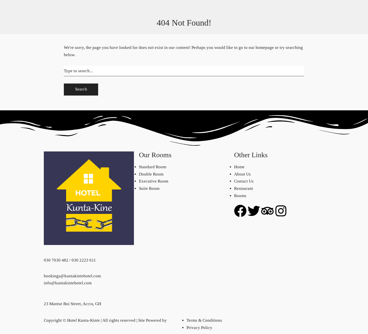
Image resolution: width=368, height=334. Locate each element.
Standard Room (69, 15)
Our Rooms (65, 8)
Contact (261, 8)
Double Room (67, 23)
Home (49, 37)
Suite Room (65, 37)
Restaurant (243, 8)
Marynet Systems (60, 327)
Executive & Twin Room (77, 30)
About (274, 8)
